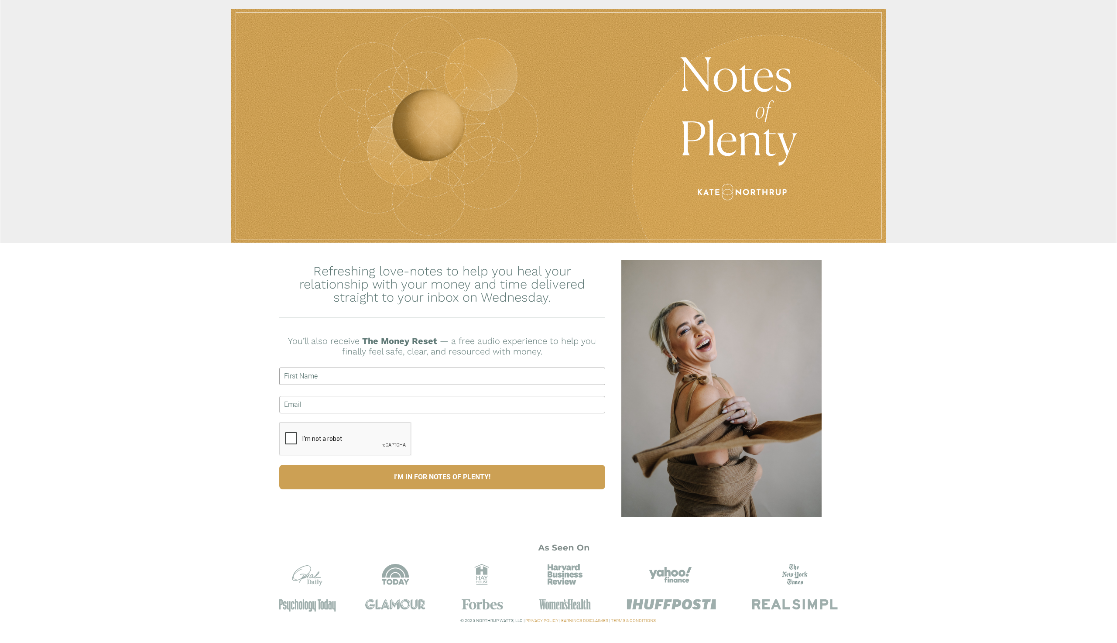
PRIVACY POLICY (541, 620)
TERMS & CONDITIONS (634, 620)
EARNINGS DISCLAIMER (584, 620)
